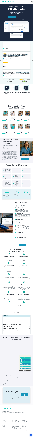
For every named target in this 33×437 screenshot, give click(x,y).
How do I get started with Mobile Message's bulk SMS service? (13, 330)
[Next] (31, 60)
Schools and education (20, 131)
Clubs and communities (13, 131)
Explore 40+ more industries (21, 135)
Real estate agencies (6, 131)
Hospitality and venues (20, 118)
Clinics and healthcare (13, 118)
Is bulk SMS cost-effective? (7, 326)
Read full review (5, 59)
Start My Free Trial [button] (25, 158)
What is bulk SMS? (6, 315)
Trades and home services (27, 118)
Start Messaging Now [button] (24, 395)
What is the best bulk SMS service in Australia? (10, 332)
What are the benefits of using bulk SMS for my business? (12, 324)
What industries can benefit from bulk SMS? (10, 328)
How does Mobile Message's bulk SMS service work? (11, 322)
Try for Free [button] (22, 244)
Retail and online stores (5, 118)
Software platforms (27, 131)
